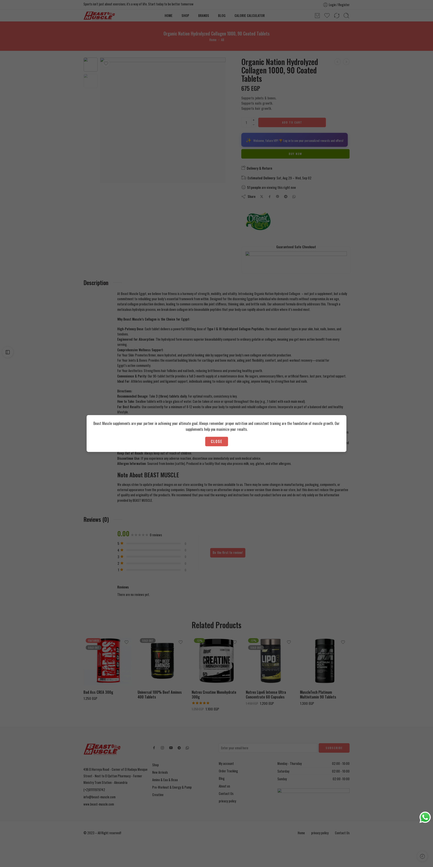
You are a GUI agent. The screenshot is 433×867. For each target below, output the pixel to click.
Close (216, 441)
